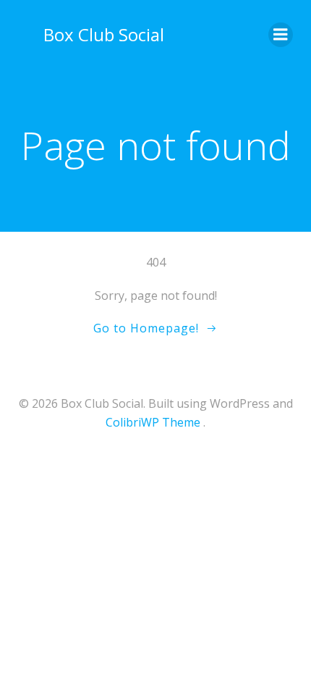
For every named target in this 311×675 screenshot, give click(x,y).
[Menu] (280, 34)
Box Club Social (103, 34)
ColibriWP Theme (153, 422)
